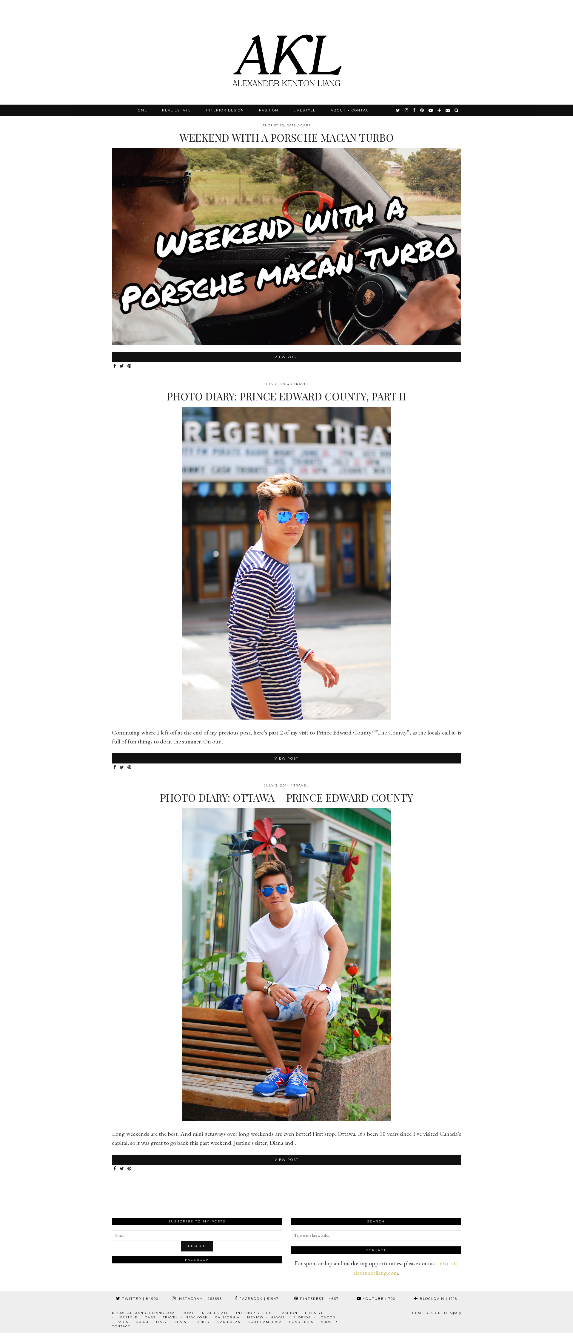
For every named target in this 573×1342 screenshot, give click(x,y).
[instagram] (407, 110)
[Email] (448, 110)
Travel (301, 384)
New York (197, 1317)
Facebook (258, 1299)
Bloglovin (437, 1299)
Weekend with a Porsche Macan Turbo (286, 137)
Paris (122, 1322)
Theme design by (435, 1313)
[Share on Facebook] (115, 366)
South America (265, 1322)
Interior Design (225, 110)
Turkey (202, 1322)
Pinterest (318, 1299)
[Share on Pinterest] (129, 366)
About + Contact (351, 110)
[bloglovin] (439, 110)
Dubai (142, 1322)
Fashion (268, 110)
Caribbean (229, 1322)
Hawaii (278, 1317)
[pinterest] (422, 110)
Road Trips (301, 1322)
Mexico (255, 1317)
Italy (161, 1322)
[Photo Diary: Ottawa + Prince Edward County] (286, 1119)
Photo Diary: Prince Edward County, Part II (286, 396)
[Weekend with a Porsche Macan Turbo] (286, 343)
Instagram (199, 1299)
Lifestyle (304, 110)
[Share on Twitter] (122, 366)
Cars (306, 125)
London (327, 1317)
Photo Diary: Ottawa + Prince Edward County (286, 797)
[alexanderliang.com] (286, 52)
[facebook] (414, 110)
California (227, 1317)
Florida (302, 1317)
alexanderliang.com (151, 1313)
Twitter (139, 1299)
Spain (181, 1322)
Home (141, 110)
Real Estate (176, 110)
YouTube (378, 1299)
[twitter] (398, 110)
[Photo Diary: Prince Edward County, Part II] (286, 717)
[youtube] (431, 110)
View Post (287, 357)
